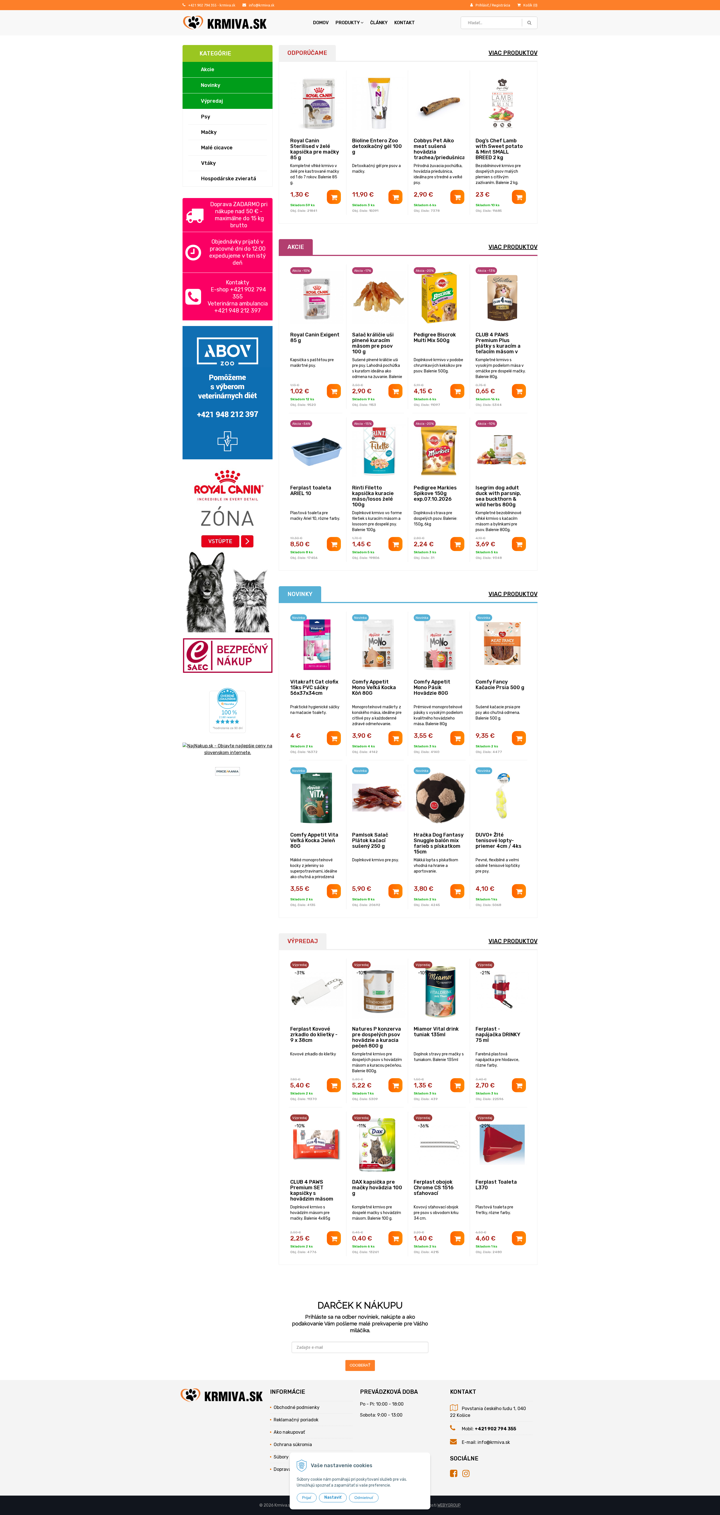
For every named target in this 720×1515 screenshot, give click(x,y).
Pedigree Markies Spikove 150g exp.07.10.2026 (435, 493)
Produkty (348, 22)
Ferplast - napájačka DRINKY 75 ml (498, 1034)
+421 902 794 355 (202, 5)
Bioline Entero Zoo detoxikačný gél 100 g (377, 146)
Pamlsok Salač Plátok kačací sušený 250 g (370, 840)
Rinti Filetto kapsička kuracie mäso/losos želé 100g (373, 496)
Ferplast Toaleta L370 (496, 1185)
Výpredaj (212, 101)
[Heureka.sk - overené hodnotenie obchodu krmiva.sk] (227, 729)
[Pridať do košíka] (334, 197)
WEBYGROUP (449, 1505)
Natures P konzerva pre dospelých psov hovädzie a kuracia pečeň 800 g (376, 1037)
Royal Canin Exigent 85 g (314, 337)
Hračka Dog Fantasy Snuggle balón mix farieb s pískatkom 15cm (439, 843)
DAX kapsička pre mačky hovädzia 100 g (377, 1187)
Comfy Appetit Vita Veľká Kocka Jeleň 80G (314, 840)
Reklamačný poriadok (296, 1419)
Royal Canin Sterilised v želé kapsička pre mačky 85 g (314, 149)
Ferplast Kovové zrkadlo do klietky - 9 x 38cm (314, 1034)
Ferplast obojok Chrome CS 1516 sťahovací (434, 1187)
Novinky (210, 85)
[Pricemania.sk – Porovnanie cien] (227, 772)
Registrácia (501, 5)
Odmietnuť (363, 1497)
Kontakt (404, 22)
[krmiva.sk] (456, 1474)
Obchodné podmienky (297, 1407)
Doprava (282, 1469)
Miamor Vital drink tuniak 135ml (436, 1032)
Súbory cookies (289, 1457)
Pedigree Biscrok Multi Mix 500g (435, 337)
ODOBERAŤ (360, 1365)
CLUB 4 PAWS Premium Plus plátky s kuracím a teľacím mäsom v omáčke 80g (498, 346)
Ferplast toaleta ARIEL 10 (310, 490)
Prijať (306, 1497)
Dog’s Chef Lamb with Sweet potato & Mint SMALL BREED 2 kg (499, 149)
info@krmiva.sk (261, 5)
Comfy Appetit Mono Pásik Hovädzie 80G (432, 687)
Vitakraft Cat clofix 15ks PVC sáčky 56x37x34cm (314, 687)
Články (379, 22)
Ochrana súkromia (293, 1444)
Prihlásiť (482, 5)
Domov (321, 22)
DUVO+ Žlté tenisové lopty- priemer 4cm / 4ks (498, 840)
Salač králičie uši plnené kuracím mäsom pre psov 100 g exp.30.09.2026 (373, 346)
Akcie (207, 69)
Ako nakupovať (289, 1432)
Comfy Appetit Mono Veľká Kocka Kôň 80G (374, 687)
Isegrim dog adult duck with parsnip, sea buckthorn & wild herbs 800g (498, 496)
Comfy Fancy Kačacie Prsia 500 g (500, 685)
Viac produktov (513, 53)
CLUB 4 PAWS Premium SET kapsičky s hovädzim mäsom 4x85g (311, 1193)
